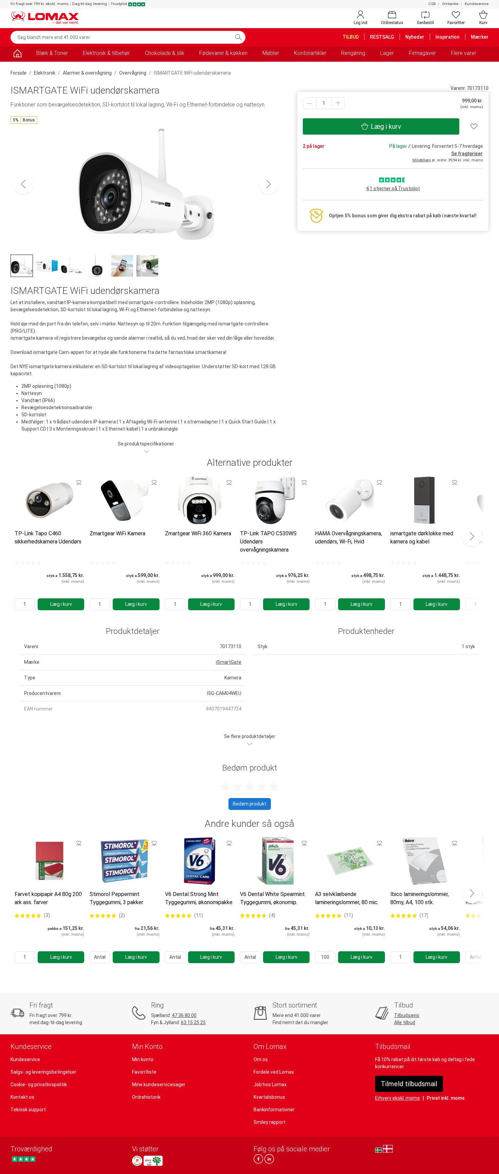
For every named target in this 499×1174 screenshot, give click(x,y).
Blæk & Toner (52, 53)
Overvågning (132, 73)
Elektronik (44, 73)
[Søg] (238, 37)
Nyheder (414, 37)
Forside (18, 73)
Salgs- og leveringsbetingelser (43, 1072)
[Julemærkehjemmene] (137, 1161)
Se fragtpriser (467, 153)
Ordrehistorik (146, 1097)
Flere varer (463, 53)
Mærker (479, 37)
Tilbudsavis (406, 1015)
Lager (387, 53)
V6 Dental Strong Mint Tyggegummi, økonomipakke (199, 898)
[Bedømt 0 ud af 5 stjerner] (28, 562)
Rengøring (353, 53)
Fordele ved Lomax (274, 1072)
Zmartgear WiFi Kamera (117, 533)
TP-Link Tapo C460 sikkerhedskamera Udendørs (48, 537)
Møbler (270, 53)
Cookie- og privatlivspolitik (39, 1084)
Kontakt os (22, 1097)
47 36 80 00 (184, 1015)
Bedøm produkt (249, 804)
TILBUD (351, 37)
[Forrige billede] (23, 184)
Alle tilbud (404, 1022)
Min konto (142, 1059)
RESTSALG (382, 37)
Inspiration (448, 37)
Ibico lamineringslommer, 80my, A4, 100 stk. (419, 898)
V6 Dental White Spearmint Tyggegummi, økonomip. (272, 898)
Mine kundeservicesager (158, 1084)
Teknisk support (28, 1109)
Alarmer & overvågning (87, 73)
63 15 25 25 (193, 1022)
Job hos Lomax (270, 1084)
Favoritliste (144, 1072)
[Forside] (17, 54)
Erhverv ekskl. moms (397, 1098)
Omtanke (450, 4)
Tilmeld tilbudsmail (409, 1084)
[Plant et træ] (153, 1161)
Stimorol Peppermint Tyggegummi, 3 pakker (116, 898)
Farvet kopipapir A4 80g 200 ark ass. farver (48, 898)
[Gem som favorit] (78, 482)
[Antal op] (338, 103)
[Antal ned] (309, 103)
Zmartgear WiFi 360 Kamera (198, 533)
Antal (100, 957)
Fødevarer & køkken (223, 53)
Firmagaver (422, 53)
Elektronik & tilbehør (106, 53)
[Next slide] (472, 536)
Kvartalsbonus (269, 1097)
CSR (432, 4)
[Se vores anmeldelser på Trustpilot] (23, 1159)
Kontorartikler (310, 53)
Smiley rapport (269, 1122)
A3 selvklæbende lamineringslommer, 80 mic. (346, 898)
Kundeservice (476, 4)
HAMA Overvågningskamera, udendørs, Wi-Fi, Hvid (348, 537)
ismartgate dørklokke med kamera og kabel (421, 537)
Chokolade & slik (164, 53)
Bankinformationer (274, 1109)
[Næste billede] (268, 184)
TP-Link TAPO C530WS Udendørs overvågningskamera (268, 541)
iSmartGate (228, 662)
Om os (261, 1059)
